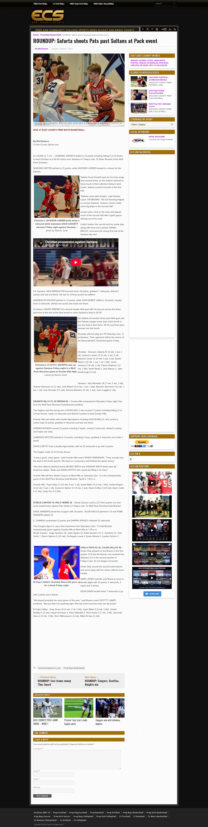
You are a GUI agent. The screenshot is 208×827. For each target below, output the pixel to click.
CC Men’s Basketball (157, 816)
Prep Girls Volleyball (104, 3)
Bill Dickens (43, 49)
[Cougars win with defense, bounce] (110, 717)
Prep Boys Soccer (42, 816)
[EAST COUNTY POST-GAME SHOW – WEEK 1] (47, 717)
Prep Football (40, 3)
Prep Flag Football (79, 3)
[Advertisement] (121, 16)
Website (36, 787)
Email (36, 779)
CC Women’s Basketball (45, 820)
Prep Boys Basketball (50, 35)
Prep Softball (113, 812)
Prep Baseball (97, 812)
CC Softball (65, 820)
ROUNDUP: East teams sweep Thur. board (54, 682)
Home (36, 35)
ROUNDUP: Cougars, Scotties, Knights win (102, 682)
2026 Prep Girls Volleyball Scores (160, 105)
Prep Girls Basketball (157, 812)
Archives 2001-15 (42, 812)
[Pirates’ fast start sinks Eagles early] (78, 717)
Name (36, 771)
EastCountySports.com (49, 668)
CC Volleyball (80, 820)
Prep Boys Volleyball (83, 816)
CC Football (58, 3)
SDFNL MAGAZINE (157, 137)
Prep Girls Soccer (62, 816)
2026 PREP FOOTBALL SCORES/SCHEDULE (159, 78)
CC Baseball (139, 816)
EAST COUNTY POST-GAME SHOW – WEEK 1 (45, 722)
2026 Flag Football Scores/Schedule (156, 92)
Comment (38, 748)
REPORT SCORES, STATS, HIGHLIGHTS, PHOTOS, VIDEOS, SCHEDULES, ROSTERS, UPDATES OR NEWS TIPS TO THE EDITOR (150, 62)
